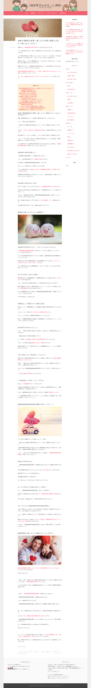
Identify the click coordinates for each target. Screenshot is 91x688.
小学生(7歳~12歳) (71, 79)
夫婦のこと (68, 106)
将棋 (68, 86)
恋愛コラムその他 (71, 154)
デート (68, 126)
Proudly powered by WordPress (37, 685)
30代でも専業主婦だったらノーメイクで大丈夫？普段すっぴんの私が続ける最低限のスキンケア (74, 52)
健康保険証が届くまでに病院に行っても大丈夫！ (31, 109)
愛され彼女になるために (72, 150)
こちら (75, 61)
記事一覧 (33, 13)
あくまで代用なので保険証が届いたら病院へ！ (32, 106)
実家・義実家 (70, 120)
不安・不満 (69, 147)
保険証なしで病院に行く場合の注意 (27, 96)
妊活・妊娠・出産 (71, 96)
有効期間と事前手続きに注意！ (28, 91)
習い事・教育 (69, 82)
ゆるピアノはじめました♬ (63, 676)
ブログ (67, 157)
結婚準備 (69, 140)
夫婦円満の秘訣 (70, 113)
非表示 (37, 85)
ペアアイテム (70, 133)
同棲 (68, 137)
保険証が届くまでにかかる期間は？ (27, 93)
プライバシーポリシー (52, 13)
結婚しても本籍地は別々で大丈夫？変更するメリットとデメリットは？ (51, 652)
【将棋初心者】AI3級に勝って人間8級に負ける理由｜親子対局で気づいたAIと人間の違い (74, 38)
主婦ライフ (68, 92)
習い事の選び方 (70, 89)
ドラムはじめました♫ (62, 678)
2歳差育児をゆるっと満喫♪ (45, 5)
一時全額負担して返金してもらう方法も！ (31, 101)
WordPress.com (58, 685)
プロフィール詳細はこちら (54, 671)
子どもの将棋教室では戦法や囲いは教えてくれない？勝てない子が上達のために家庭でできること (74, 31)
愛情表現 (69, 130)
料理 (68, 99)
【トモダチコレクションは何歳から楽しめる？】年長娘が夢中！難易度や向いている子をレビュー (74, 45)
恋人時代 (68, 123)
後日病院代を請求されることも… (29, 98)
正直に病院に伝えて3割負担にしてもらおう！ (32, 99)
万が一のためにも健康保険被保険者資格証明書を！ (33, 107)
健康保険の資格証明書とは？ (28, 90)
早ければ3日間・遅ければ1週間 (28, 95)
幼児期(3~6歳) (70, 75)
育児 (67, 69)
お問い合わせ (63, 13)
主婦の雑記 (69, 103)
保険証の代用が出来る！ (26, 104)
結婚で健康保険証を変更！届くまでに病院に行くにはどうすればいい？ (36, 88)
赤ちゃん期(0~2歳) (71, 72)
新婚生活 (24, 646)
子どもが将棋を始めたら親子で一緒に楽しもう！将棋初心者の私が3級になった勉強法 (74, 24)
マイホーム (69, 116)
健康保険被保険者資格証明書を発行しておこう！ (31, 103)
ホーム (26, 13)
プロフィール (41, 13)
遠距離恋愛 (69, 143)
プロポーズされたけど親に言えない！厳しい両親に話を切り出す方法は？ (28, 652)
